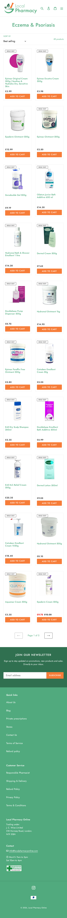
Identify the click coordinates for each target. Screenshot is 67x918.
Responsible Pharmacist (18, 772)
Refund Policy (13, 789)
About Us (10, 702)
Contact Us (11, 735)
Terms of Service (14, 743)
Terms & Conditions (16, 805)
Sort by (7, 36)
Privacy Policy (13, 797)
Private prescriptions (16, 718)
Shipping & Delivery (16, 781)
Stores (9, 727)
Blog (8, 710)
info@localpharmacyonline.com (23, 850)
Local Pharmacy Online (37, 907)
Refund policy (13, 751)
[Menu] (61, 8)
